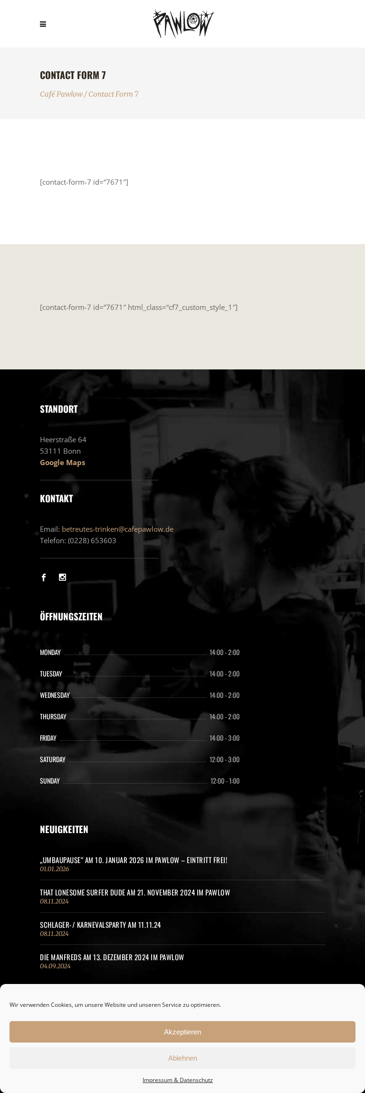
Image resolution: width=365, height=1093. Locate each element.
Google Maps (62, 462)
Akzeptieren (182, 1032)
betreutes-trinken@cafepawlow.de (117, 529)
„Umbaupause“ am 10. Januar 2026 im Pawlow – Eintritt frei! (133, 860)
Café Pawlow (61, 94)
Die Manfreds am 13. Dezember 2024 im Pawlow (112, 957)
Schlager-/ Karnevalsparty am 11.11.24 (100, 924)
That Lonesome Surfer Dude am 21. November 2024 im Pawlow (135, 892)
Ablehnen (182, 1058)
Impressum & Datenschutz (178, 1080)
